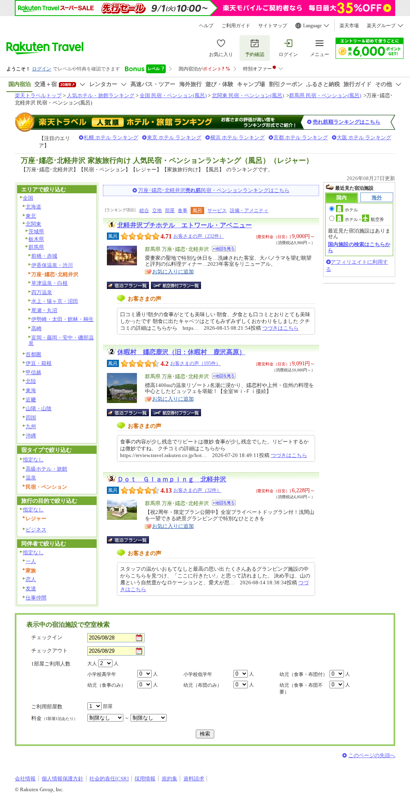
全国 (28, 198)
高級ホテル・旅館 (46, 469)
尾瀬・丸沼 (44, 310)
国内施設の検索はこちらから (359, 247)
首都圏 (33, 354)
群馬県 (36, 247)
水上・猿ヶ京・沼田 (54, 301)
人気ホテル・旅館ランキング (101, 95)
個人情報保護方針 (62, 779)
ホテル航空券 (364, 219)
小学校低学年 (197, 674)
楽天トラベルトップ (38, 95)
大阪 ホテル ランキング (364, 137)
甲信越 (33, 372)
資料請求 (193, 779)
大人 (92, 663)
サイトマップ (272, 25)
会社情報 (25, 779)
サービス (217, 210)
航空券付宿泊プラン (176, 285)
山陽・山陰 (39, 408)
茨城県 (36, 232)
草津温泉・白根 (49, 283)
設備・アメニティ (249, 210)
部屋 (170, 210)
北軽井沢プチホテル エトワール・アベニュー (184, 225)
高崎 (36, 328)
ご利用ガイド (235, 25)
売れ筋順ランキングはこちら (346, 122)
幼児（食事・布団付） (303, 674)
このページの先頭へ (371, 755)
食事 (182, 210)
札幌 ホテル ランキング (111, 137)
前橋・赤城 (44, 256)
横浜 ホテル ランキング (237, 137)
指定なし (33, 460)
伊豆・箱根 (39, 363)
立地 (157, 210)
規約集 (169, 779)
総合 (144, 210)
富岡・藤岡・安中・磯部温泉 (61, 341)
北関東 (33, 224)
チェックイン (46, 637)
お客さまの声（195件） (195, 363)
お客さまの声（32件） (197, 490)
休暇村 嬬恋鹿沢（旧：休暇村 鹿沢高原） (181, 352)
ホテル (351, 209)
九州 (31, 426)
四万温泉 (41, 292)
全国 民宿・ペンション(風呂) (173, 95)
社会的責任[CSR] (109, 779)
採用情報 (145, 779)
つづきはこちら (280, 328)
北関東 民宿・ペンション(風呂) (248, 95)
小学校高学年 (101, 674)
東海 (31, 390)
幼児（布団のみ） (202, 685)
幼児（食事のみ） (106, 685)
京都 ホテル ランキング (300, 137)
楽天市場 (349, 25)
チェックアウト (49, 651)
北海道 (33, 207)
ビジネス (36, 530)
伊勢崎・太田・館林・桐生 (62, 319)
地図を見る (224, 249)
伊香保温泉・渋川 (52, 265)
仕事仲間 (36, 598)
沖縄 (31, 436)
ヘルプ (206, 25)
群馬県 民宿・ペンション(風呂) (325, 95)
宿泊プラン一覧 (132, 285)
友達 (31, 588)
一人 (31, 561)
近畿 (31, 400)
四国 (31, 418)
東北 (31, 216)
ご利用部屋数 (46, 707)
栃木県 (36, 239)
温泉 (31, 478)
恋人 (31, 579)
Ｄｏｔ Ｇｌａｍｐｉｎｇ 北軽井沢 (171, 479)
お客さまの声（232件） (198, 236)
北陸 (31, 381)
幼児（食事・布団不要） (301, 688)
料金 (54, 718)
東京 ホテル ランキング (174, 137)
